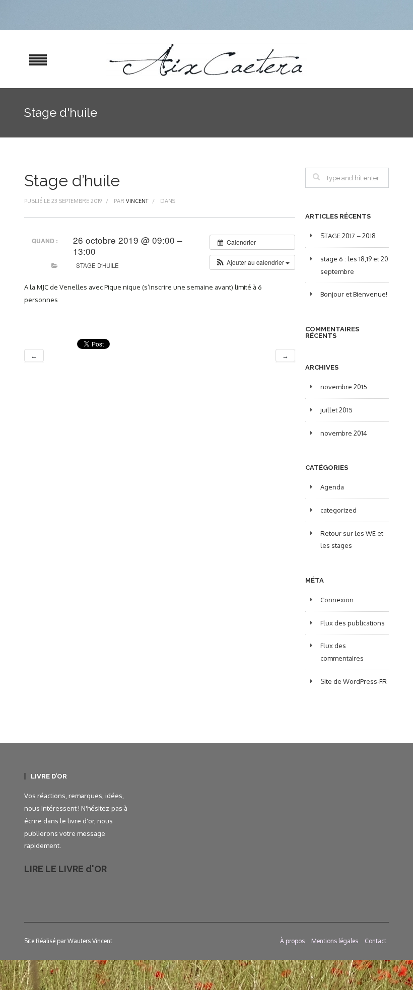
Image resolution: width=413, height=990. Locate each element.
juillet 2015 (336, 410)
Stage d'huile (97, 265)
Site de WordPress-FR (353, 681)
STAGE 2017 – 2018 (348, 236)
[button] (252, 262)
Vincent (137, 200)
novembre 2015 (343, 387)
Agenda (332, 487)
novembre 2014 (343, 433)
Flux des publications (352, 623)
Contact (375, 941)
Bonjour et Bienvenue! (353, 294)
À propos (292, 941)
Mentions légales (334, 941)
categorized (338, 510)
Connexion (337, 600)
